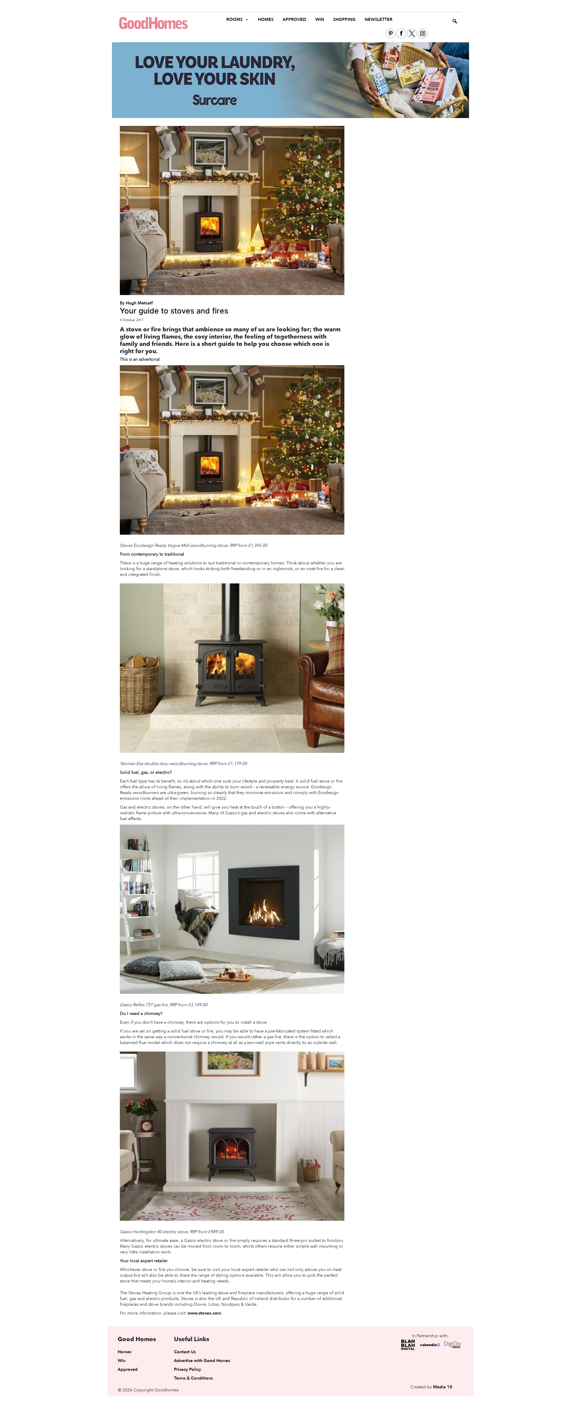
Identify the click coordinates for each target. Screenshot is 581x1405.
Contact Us (185, 1352)
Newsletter (378, 19)
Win (319, 19)
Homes (266, 19)
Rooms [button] (234, 19)
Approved (294, 19)
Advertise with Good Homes (202, 1361)
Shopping (344, 19)
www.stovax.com (204, 1313)
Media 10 (442, 1387)
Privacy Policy (187, 1369)
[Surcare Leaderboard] (290, 80)
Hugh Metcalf (139, 303)
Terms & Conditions (193, 1378)
